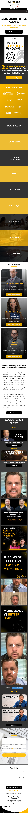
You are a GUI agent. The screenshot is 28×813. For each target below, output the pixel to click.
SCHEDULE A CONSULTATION (14, 787)
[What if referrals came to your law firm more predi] (14, 539)
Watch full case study (14, 294)
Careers (7, 785)
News (7, 783)
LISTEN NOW (14, 465)
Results (7, 775)
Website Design (20, 771)
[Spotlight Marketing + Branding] (14, 4)
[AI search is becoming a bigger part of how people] (14, 485)
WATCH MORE (14, 725)
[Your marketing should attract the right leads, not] (14, 646)
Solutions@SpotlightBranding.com (14, 793)
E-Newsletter (21, 779)
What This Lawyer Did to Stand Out (14, 462)
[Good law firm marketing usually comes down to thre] (14, 565)
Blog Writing (21, 777)
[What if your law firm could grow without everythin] (14, 672)
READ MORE (14, 445)
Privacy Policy (7, 779)
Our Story (7, 771)
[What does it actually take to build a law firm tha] (14, 592)
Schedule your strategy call (14, 31)
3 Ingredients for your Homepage (14, 707)
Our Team (7, 773)
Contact (7, 777)
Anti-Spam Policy (7, 781)
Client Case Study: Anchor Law (14, 442)
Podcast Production (21, 783)
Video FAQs (21, 781)
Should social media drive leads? (14, 721)
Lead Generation (21, 773)
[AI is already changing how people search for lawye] (14, 512)
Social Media (21, 775)
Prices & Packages (14, 412)
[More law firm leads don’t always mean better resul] (14, 619)
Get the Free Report (14, 78)
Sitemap (21, 785)
